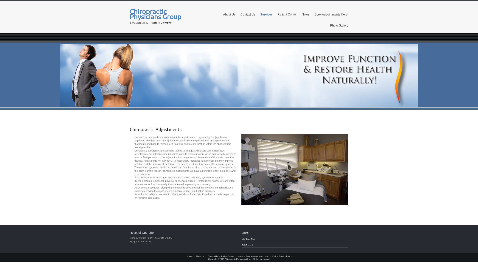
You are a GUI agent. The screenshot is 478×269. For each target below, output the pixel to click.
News (305, 14)
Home (190, 256)
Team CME (247, 244)
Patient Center (287, 14)
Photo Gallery (339, 25)
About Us (229, 14)
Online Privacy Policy (282, 256)
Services (266, 14)
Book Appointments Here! (331, 14)
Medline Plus (248, 239)
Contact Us (247, 14)
